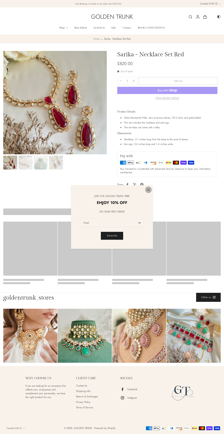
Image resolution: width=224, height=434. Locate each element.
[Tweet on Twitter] (134, 184)
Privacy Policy (83, 402)
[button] (178, 81)
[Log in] (197, 16)
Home (96, 39)
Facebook (132, 389)
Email (86, 223)
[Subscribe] (139, 222)
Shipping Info (83, 391)
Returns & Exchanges (87, 396)
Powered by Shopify (104, 428)
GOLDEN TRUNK (83, 428)
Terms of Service (84, 407)
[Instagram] (123, 397)
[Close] (148, 190)
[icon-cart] (204, 16)
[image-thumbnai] (10, 163)
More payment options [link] (167, 98)
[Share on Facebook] (127, 184)
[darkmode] (216, 17)
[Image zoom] (55, 102)
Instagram (132, 398)
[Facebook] (123, 389)
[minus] (120, 81)
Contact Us (81, 385)
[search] (190, 16)
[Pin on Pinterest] (141, 184)
